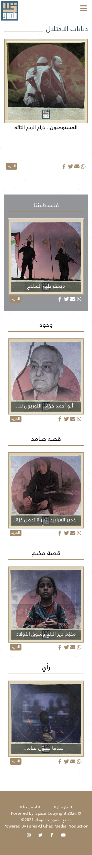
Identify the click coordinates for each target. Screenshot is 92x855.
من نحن (63, 807)
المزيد (11, 166)
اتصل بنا (30, 807)
